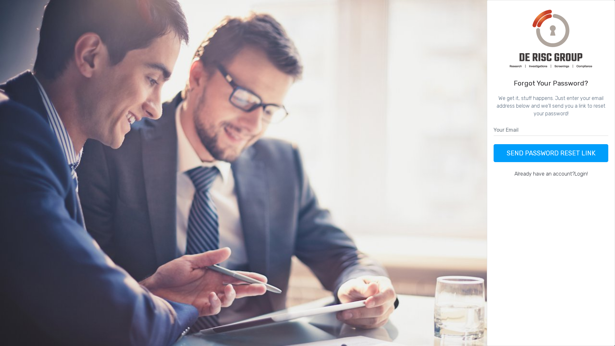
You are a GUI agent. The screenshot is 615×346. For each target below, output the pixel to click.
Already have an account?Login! (551, 174)
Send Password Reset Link (551, 153)
